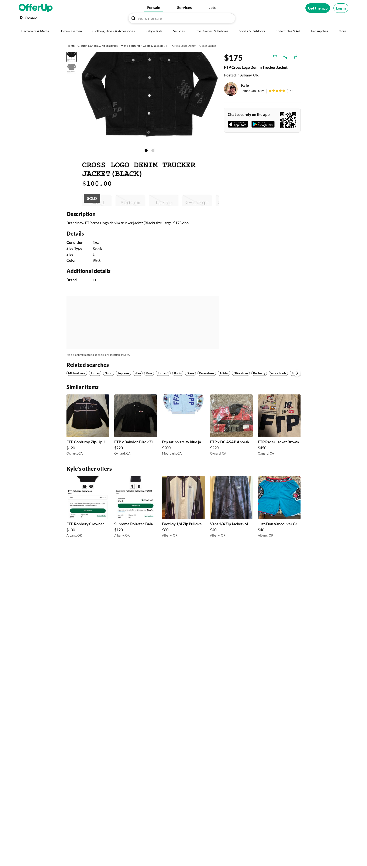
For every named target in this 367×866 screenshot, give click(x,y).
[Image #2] (71, 69)
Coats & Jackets (153, 45)
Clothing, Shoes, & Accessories (98, 45)
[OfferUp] (36, 8)
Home (70, 45)
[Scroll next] (297, 373)
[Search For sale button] (133, 18)
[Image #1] (71, 57)
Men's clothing (130, 45)
